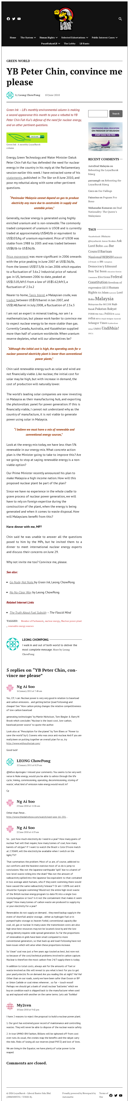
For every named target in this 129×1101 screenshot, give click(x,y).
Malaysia (104, 299)
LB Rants (84, 43)
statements (14, 178)
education (111, 272)
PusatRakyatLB (49, 43)
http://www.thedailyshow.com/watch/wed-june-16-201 (36, 816)
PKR (96, 314)
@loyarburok (94, 241)
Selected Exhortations (73, 37)
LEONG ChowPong (33, 760)
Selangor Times (97, 323)
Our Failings (105, 191)
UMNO (97, 328)
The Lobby (69, 43)
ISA (99, 292)
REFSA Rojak (101, 318)
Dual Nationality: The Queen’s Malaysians (105, 212)
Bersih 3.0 (95, 262)
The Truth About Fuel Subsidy (28, 612)
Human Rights (47, 37)
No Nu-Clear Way (20, 592)
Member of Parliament (32, 620)
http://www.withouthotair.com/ (23, 743)
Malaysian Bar (95, 304)
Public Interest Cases (103, 37)
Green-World (18, 61)
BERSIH (108, 257)
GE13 (105, 287)
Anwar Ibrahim (109, 241)
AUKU (106, 246)
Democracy (96, 266)
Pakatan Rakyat (106, 309)
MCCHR (107, 304)
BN (101, 261)
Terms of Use (103, 1095)
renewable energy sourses (21, 625)
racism (117, 314)
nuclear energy (52, 620)
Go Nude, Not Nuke (22, 582)
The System (26, 37)
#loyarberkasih (94, 236)
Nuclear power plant (71, 620)
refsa (91, 318)
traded (11, 300)
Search (115, 113)
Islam (105, 292)
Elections (104, 277)
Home (13, 37)
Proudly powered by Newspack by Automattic (79, 1095)
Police (101, 314)
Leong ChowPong (29, 95)
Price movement (17, 257)
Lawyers (112, 293)
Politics (109, 313)
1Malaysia (105, 236)
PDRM (91, 313)
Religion (110, 318)
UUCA (90, 333)
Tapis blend (37, 295)
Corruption (108, 262)
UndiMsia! (110, 328)
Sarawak (117, 318)
